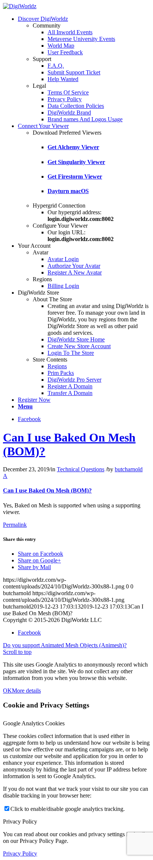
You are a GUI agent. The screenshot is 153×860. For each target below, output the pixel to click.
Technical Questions (80, 469)
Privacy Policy (20, 853)
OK (7, 690)
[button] (76, 483)
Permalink (15, 525)
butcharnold (129, 469)
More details (26, 690)
